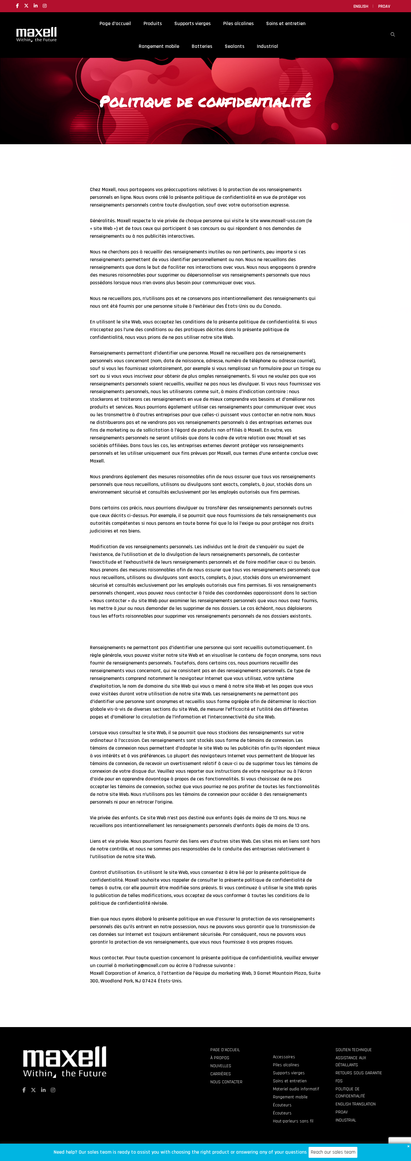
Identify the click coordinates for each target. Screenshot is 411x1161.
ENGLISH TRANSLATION (356, 1104)
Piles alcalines (286, 1065)
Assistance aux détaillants (351, 1061)
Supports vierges (289, 1073)
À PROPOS (219, 1058)
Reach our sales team (333, 1152)
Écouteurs (282, 1105)
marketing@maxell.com (143, 965)
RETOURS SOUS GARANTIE (359, 1073)
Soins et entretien (290, 1081)
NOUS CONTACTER (226, 1082)
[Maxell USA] (36, 39)
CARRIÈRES (220, 1074)
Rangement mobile (290, 1097)
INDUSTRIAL (346, 1120)
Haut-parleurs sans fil (293, 1121)
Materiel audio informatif (296, 1089)
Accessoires (284, 1057)
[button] (408, 1146)
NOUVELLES (220, 1066)
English (361, 6)
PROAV (342, 1112)
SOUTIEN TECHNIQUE (354, 1050)
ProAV (384, 6)
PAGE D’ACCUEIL (225, 1050)
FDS (339, 1081)
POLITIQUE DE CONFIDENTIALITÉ (350, 1092)
